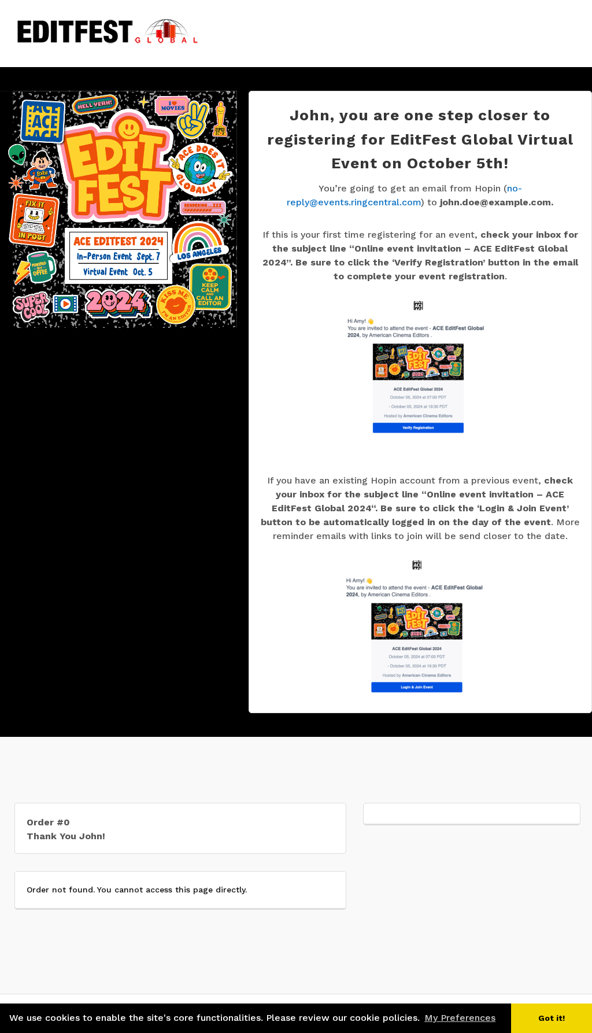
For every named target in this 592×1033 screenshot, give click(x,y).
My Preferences (459, 1017)
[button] (502, 1019)
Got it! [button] (551, 1018)
